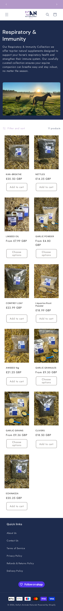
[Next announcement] (56, 4)
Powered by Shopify (47, 604)
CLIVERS (40, 430)
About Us (12, 533)
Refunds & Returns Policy (20, 563)
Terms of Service (16, 548)
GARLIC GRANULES (45, 367)
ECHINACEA (12, 493)
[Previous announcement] (6, 4)
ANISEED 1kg (12, 367)
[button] (6, 14)
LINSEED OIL (12, 236)
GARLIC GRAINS (14, 430)
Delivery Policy (15, 571)
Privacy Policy (14, 555)
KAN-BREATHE (14, 174)
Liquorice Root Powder (43, 304)
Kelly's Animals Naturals (26, 604)
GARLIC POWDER (44, 236)
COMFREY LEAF (14, 303)
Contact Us (12, 540)
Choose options (16, 253)
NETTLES (40, 174)
